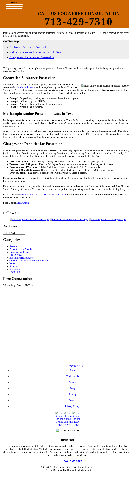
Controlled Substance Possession (29, 47)
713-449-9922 (59, 194)
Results (72, 382)
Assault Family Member (21, 249)
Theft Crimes (15, 271)
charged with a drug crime (33, 194)
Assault (13, 246)
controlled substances (25, 87)
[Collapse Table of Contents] (21, 42)
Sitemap (72, 394)
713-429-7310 (79, 21)
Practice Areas (75, 365)
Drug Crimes (22, 202)
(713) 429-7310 (72, 460)
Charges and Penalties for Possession (31, 57)
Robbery (13, 266)
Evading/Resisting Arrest (21, 257)
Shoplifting (14, 269)
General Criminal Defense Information (28, 260)
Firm (72, 370)
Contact (72, 400)
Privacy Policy (72, 406)
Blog (72, 388)
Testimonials (72, 376)
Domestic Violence (18, 252)
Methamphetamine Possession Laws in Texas (36, 52)
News (12, 263)
